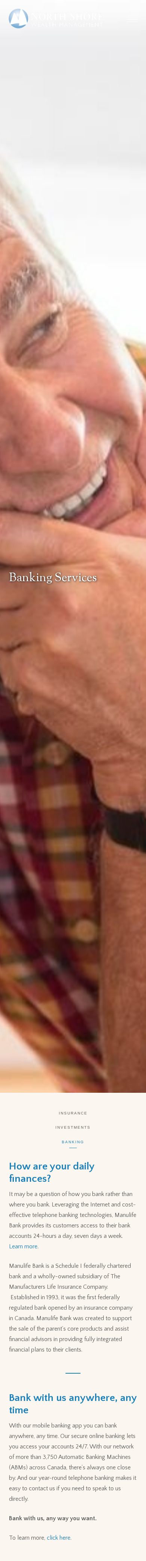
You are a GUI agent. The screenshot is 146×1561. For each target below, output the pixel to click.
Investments (73, 1127)
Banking (73, 1142)
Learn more (23, 1246)
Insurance (73, 1113)
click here (58, 1537)
